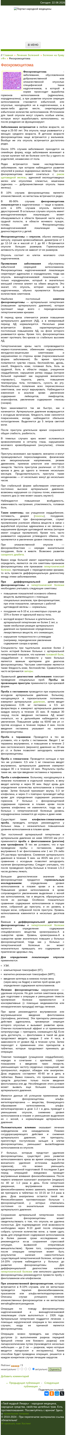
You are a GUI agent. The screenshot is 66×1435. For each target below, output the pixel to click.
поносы (39, 515)
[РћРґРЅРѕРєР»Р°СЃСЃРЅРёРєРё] (52, 1393)
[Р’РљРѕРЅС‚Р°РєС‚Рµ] (46, 1393)
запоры (28, 671)
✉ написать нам (11, 1423)
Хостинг (26, 1423)
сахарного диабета (12, 554)
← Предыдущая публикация (23, 1382)
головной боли (54, 654)
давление (39, 701)
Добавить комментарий (15, 1376)
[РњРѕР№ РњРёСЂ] (57, 1393)
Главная (8, 55)
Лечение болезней (28, 55)
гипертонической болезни (47, 585)
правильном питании (16, 1413)
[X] (62, 1393)
